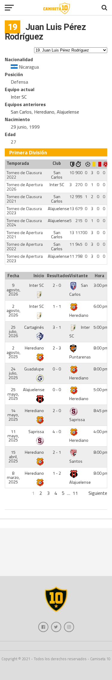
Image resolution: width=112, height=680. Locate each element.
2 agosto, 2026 (13, 310)
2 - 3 (57, 348)
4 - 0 (57, 431)
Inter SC (19, 96)
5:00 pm (101, 327)
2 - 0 (57, 285)
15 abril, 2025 (13, 456)
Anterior (13, 493)
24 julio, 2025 (13, 373)
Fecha (13, 275)
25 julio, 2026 (13, 331)
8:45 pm (101, 410)
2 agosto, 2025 (13, 352)
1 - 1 (57, 306)
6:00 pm (101, 306)
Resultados (57, 275)
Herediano (44, 111)
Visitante (78, 275)
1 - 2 (57, 473)
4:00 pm (101, 431)
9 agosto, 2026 (13, 289)
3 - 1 (57, 327)
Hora (99, 275)
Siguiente (97, 493)
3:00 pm (101, 285)
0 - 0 (57, 369)
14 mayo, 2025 (13, 415)
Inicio (38, 275)
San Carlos (21, 111)
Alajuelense (68, 111)
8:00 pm (101, 348)
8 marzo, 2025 (13, 477)
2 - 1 (57, 452)
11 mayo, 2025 (13, 436)
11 (75, 493)
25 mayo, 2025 (13, 394)
